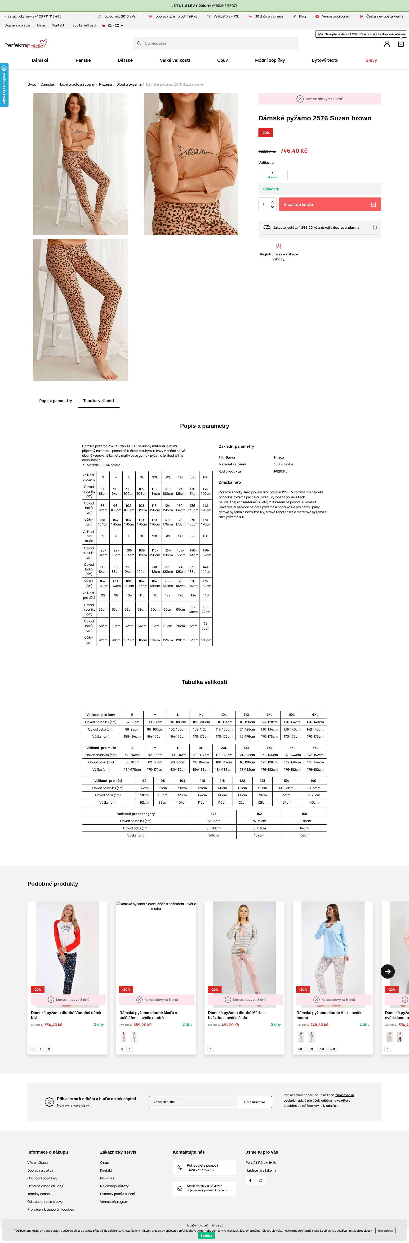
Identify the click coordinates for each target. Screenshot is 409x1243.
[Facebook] (250, 1180)
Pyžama (105, 84)
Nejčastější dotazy (114, 1186)
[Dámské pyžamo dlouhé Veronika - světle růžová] (400, 1037)
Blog (302, 16)
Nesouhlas (385, 1231)
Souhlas (206, 1236)
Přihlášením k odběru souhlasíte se (319, 1098)
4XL (333, 1049)
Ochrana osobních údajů (45, 1186)
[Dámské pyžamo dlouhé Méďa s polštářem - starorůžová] (124, 1037)
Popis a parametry (55, 400)
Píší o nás (107, 1178)
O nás (41, 25)
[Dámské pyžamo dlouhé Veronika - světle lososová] (389, 1037)
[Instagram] (260, 1180)
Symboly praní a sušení (117, 1193)
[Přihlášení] (387, 43)
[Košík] (401, 43)
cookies (365, 1231)
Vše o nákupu (37, 1162)
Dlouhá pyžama (129, 84)
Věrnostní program (336, 16)
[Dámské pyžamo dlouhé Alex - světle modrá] (301, 1037)
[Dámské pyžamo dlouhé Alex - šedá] (311, 1037)
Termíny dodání (38, 1193)
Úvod (31, 84)
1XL (300, 1049)
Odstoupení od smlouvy (45, 1201)
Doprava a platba (18, 25)
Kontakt (58, 25)
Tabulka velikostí (83, 25)
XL (49, 1049)
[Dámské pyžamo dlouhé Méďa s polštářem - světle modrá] (134, 1037)
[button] (388, 971)
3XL (322, 1049)
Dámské (47, 84)
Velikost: (266, 162)
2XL (311, 1049)
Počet (263, 204)
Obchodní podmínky (42, 1178)
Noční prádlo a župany (76, 84)
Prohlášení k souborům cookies (50, 1209)
